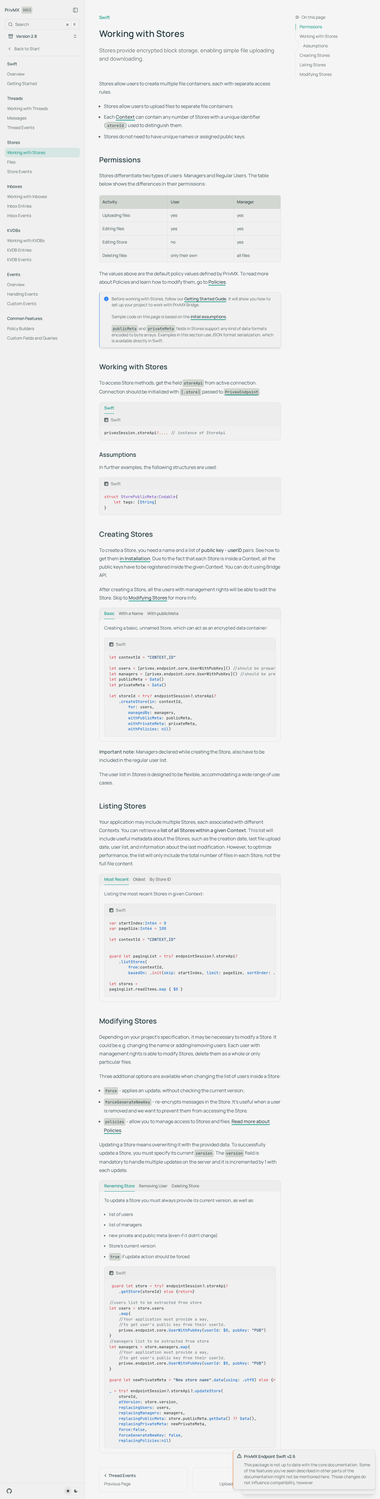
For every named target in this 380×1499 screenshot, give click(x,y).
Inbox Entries (19, 206)
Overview (16, 74)
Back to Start (27, 48)
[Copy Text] (273, 419)
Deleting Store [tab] (185, 1186)
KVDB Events (19, 259)
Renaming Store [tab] (119, 1186)
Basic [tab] (109, 613)
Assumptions (117, 455)
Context (125, 117)
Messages (16, 118)
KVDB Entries (19, 250)
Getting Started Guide (205, 299)
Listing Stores (122, 806)
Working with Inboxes (27, 196)
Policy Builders (20, 328)
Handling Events (22, 294)
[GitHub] (9, 1491)
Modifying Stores (148, 597)
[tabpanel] (190, 427)
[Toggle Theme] (72, 1491)
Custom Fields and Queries (32, 338)
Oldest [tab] (139, 879)
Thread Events (20, 127)
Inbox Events (19, 215)
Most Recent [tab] (116, 879)
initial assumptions (208, 316)
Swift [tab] (109, 408)
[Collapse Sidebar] (75, 10)
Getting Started (22, 83)
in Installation (135, 558)
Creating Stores (126, 534)
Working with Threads (27, 108)
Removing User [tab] (153, 1186)
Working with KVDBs (26, 240)
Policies (217, 282)
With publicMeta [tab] (162, 613)
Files (11, 162)
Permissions (120, 159)
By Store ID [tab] (160, 879)
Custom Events (21, 303)
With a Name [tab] (131, 613)
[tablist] (190, 408)
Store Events (19, 171)
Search (45, 24)
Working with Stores (26, 152)
